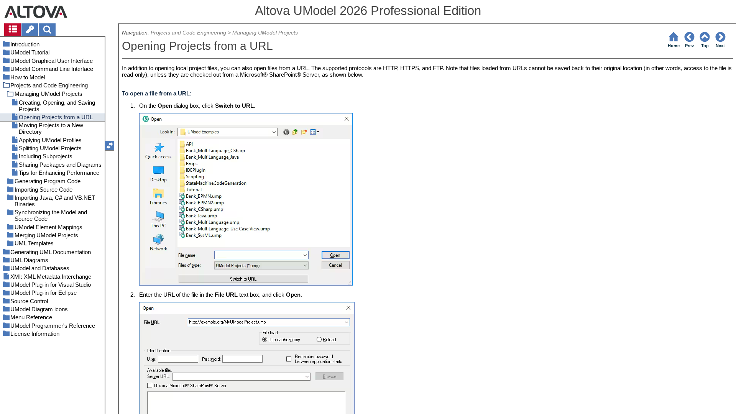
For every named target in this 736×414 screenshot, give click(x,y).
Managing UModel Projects (265, 33)
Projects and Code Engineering (188, 33)
